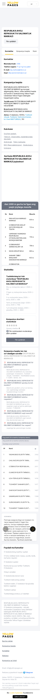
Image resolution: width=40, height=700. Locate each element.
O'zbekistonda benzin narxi (14, 576)
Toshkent (13, 117)
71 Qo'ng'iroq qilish (24, 67)
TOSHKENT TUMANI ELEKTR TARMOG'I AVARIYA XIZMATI (20, 508)
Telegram (29, 672)
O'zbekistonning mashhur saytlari (16, 552)
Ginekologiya (28, 145)
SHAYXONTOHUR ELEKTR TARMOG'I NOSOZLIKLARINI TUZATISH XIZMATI (20, 490)
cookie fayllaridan (16, 693)
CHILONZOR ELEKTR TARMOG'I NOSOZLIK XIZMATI (20, 460)
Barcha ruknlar (7, 641)
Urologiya (7, 148)
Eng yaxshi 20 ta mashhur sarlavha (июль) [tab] (16, 441)
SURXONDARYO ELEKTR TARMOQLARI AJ (20, 502)
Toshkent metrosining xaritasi (14, 580)
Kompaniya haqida (9, 646)
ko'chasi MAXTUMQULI (12, 119)
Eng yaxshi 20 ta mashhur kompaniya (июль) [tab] (16, 437)
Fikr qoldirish (11, 41)
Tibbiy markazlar (19, 142)
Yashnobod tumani (24, 117)
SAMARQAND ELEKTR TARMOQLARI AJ (20, 496)
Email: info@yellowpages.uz (12, 668)
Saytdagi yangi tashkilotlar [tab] (11, 444)
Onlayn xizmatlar (10, 572)
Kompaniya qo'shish (9, 660)
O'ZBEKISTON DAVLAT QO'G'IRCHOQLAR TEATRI (17, 227)
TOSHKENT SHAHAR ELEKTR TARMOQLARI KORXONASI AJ (20, 484)
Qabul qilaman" (19, 697)
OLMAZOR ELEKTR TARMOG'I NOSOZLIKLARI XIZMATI (20, 472)
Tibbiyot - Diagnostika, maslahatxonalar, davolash (18, 138)
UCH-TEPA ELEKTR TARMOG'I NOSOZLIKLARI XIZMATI (20, 478)
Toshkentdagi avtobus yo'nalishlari (16, 594)
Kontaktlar (5, 651)
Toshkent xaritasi (10, 590)
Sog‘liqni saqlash (10, 134)
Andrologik (8, 142)
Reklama (5, 656)
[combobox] (32, 4)
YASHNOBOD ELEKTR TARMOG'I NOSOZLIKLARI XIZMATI (20, 454)
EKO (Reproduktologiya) (13, 145)
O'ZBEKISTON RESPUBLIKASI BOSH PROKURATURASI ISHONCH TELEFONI (20, 466)
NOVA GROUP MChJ (16, 251)
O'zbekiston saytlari (11, 562)
